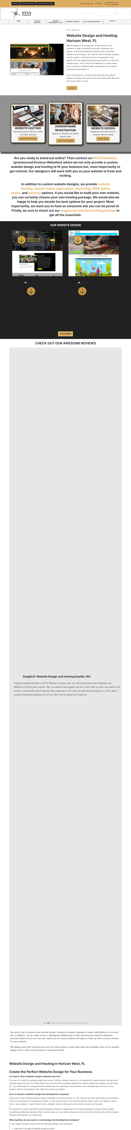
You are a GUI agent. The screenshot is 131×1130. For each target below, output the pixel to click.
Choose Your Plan (28, 139)
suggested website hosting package (88, 210)
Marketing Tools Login (45, 3)
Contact (112, 21)
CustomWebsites (37, 21)
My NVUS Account (27, 3)
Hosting (15, 3)
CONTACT (72, 88)
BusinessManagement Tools (56, 21)
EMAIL (100, 3)
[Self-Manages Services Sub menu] (102, 22)
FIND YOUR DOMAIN (65, 141)
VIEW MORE (65, 334)
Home (18, 21)
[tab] (44, 1023)
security (34, 193)
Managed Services (73, 21)
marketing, (83, 188)
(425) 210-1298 (88, 3)
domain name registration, (54, 188)
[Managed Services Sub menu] (81, 22)
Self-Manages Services (92, 21)
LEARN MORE (103, 139)
